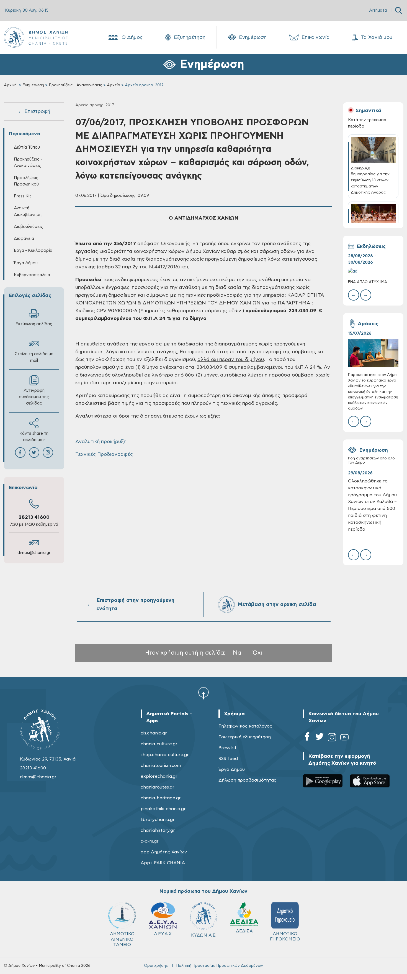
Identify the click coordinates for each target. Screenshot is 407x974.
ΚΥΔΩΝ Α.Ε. (203, 935)
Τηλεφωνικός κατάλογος (245, 726)
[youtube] (344, 738)
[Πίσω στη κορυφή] (203, 693)
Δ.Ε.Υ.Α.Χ (163, 934)
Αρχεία (113, 85)
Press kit (227, 748)
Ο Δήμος (132, 37)
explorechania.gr (159, 776)
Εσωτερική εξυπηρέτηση (244, 737)
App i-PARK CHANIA (163, 863)
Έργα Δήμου (231, 769)
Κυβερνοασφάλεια (32, 275)
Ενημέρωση (253, 37)
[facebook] (307, 738)
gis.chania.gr (154, 733)
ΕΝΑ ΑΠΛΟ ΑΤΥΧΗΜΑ (367, 282)
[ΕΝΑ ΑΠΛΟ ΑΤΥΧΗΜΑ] (373, 271)
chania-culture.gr (159, 744)
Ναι (238, 653)
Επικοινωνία (316, 37)
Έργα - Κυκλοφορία (33, 250)
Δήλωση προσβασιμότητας (247, 780)
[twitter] (319, 738)
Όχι (257, 653)
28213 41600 (34, 517)
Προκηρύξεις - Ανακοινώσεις (75, 85)
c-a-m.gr (150, 841)
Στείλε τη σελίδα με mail (34, 357)
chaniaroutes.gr (157, 787)
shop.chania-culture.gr (165, 754)
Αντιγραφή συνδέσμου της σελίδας (34, 396)
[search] (398, 10)
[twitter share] (34, 452)
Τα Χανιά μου (376, 37)
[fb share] (20, 452)
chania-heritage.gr (161, 798)
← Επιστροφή (34, 111)
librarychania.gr (158, 819)
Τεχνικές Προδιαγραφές (104, 454)
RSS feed (228, 758)
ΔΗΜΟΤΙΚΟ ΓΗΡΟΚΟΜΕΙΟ (285, 936)
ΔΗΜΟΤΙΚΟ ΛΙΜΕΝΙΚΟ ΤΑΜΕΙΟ (122, 939)
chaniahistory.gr (158, 830)
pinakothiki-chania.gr (163, 809)
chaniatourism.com (161, 765)
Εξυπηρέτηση (189, 37)
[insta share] (48, 452)
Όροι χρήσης (156, 966)
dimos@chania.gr (33, 553)
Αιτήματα (378, 10)
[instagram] (332, 738)
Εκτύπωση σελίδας (34, 324)
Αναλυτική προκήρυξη (101, 441)
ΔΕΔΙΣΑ (244, 931)
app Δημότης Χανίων (164, 852)
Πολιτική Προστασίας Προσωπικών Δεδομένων (219, 966)
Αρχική (10, 85)
